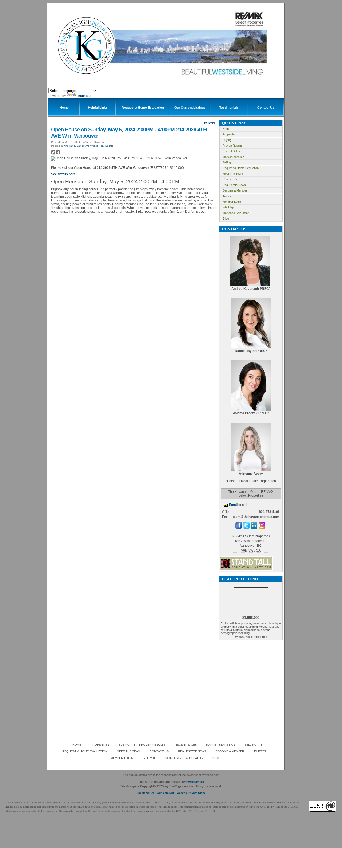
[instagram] (262, 527)
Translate (84, 96)
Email (233, 505)
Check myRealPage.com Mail (156, 792)
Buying (227, 140)
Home (226, 128)
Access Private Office (191, 792)
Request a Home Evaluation (241, 168)
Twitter (227, 196)
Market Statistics (233, 156)
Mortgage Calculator (236, 212)
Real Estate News (234, 184)
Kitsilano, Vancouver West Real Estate (89, 145)
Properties (229, 134)
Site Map (228, 207)
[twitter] (246, 527)
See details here (63, 174)
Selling (227, 162)
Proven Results (233, 145)
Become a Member (235, 190)
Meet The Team (233, 173)
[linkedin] (254, 527)
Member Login (232, 201)
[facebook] (238, 527)
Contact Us (230, 179)
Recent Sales (231, 151)
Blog (226, 218)
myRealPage (195, 781)
